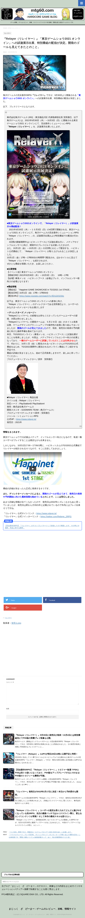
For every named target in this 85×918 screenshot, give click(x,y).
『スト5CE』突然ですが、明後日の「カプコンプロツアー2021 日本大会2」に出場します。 (40, 832)
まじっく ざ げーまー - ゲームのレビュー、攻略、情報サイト (42, 909)
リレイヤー (8, 618)
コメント (10, 682)
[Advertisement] (20, 548)
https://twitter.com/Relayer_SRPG (56, 516)
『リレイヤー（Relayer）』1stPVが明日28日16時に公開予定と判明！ (46, 754)
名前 (7, 708)
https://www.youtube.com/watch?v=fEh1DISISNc (41, 296)
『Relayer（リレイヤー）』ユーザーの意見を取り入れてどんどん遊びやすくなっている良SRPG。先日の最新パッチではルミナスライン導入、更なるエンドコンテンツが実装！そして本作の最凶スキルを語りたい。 (48, 813)
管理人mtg (16, 623)
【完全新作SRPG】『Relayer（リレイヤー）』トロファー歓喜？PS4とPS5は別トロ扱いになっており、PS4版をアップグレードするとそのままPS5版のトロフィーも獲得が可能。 (47, 773)
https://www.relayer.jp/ (26, 419)
